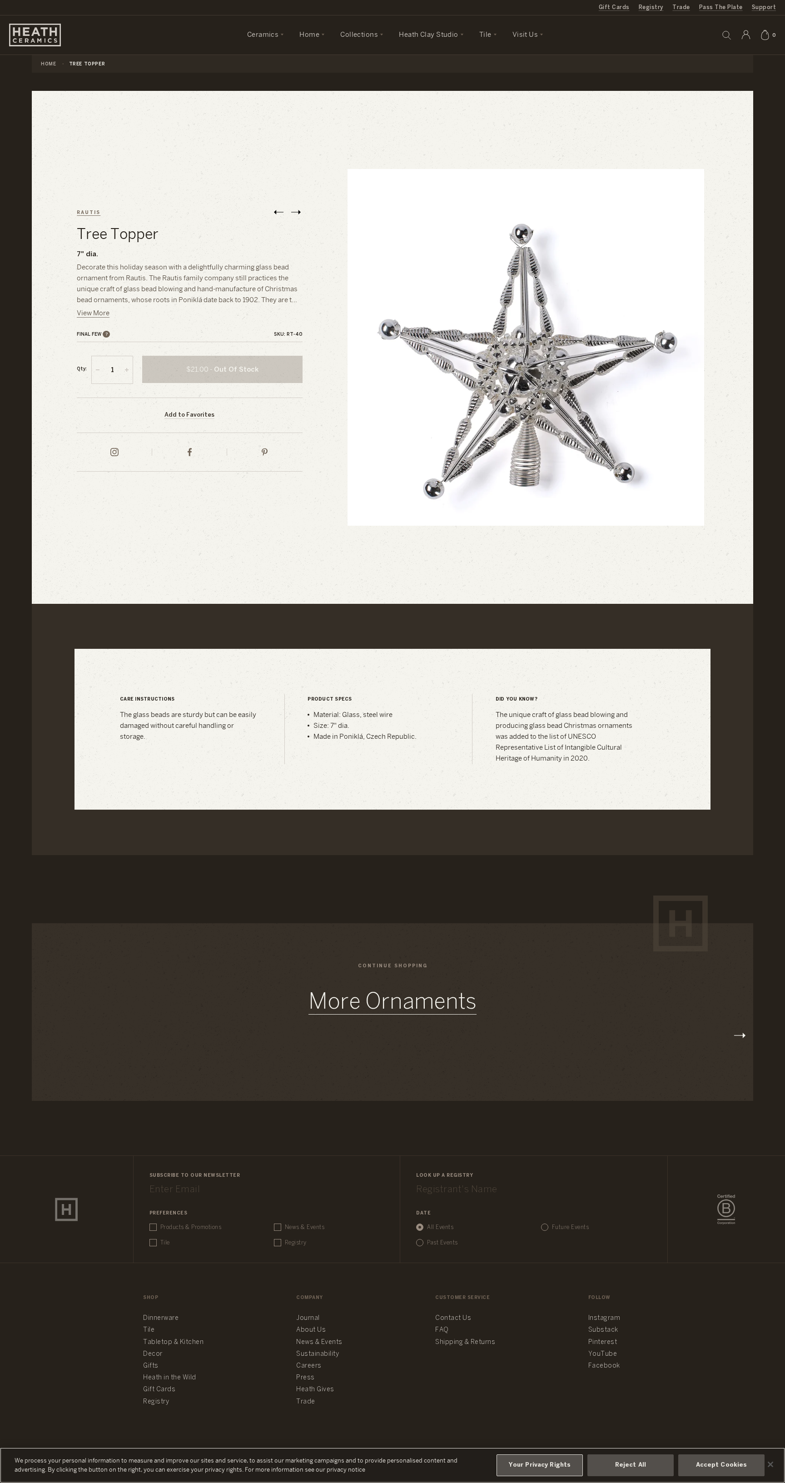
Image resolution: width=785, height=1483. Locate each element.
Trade (681, 7)
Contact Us (453, 1318)
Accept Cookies (721, 1465)
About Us (311, 1330)
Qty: (82, 369)
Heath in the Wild (169, 1378)
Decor (153, 1354)
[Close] (770, 1464)
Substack (603, 1330)
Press (305, 1378)
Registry (651, 7)
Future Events (570, 1227)
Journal (308, 1318)
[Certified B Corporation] (726, 1209)
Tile (165, 1242)
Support (764, 7)
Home (48, 64)
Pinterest (602, 1342)
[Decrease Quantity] (98, 369)
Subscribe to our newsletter (194, 1176)
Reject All (630, 1465)
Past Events (442, 1242)
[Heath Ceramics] (66, 1209)
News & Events (305, 1227)
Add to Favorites (189, 415)
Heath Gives (315, 1390)
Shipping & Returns (465, 1342)
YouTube (602, 1354)
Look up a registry (444, 1176)
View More (93, 313)
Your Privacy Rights (540, 1465)
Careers (309, 1366)
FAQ (442, 1330)
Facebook (604, 1366)
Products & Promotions (191, 1227)
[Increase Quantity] (127, 369)
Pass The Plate (721, 7)
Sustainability (317, 1354)
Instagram (604, 1318)
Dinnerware (161, 1318)
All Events (440, 1227)
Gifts (151, 1366)
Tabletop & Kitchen (173, 1342)
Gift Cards (614, 7)
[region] (392, 1465)
